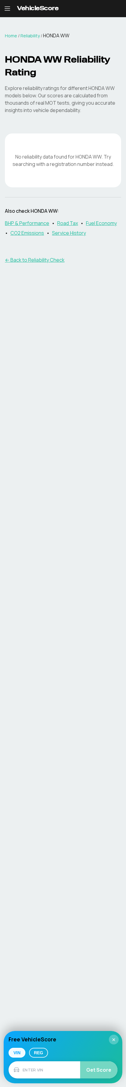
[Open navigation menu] (7, 8)
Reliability (30, 36)
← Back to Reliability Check (35, 260)
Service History (69, 233)
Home (11, 36)
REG (38, 1052)
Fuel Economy (101, 223)
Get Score (98, 1069)
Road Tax (67, 223)
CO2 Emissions (27, 233)
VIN (16, 1052)
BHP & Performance (27, 223)
